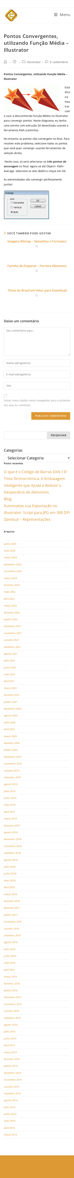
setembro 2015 (12, 1018)
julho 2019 (9, 791)
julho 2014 (9, 1107)
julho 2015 (9, 1031)
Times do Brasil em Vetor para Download (37, 290)
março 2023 (10, 578)
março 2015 (10, 1052)
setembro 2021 (12, 647)
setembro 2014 (12, 1093)
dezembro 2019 (12, 756)
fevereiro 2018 (12, 901)
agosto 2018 (10, 860)
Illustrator (34, 62)
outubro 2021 (11, 640)
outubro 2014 (11, 1086)
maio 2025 (9, 550)
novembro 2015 (13, 1004)
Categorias (13, 450)
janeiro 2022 (10, 619)
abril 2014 (9, 1127)
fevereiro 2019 (12, 825)
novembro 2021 (13, 633)
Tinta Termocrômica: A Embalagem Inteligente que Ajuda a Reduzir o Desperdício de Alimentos (34, 485)
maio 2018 (9, 880)
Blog (8, 498)
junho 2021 (10, 667)
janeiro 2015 (10, 1066)
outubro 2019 (11, 770)
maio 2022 (9, 591)
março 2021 (10, 688)
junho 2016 (10, 956)
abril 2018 (9, 887)
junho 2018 (10, 873)
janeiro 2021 (10, 702)
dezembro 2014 (12, 1073)
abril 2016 (9, 969)
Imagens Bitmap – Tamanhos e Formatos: (37, 241)
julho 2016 (9, 949)
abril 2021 (9, 681)
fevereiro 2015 (12, 1059)
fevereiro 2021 (12, 695)
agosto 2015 (10, 1024)
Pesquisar (58, 435)
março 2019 (10, 818)
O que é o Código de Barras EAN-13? (35, 471)
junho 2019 (10, 798)
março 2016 (10, 976)
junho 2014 (10, 1114)
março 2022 (10, 605)
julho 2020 (9, 722)
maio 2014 (9, 1120)
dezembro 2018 (12, 839)
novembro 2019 (13, 763)
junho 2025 (10, 543)
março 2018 (10, 894)
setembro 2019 (12, 777)
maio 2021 (9, 674)
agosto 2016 (10, 942)
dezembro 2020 (12, 708)
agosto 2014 (10, 1100)
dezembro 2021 (12, 626)
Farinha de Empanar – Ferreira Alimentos (37, 266)
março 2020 (10, 736)
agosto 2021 (10, 653)
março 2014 (10, 1134)
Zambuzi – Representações (27, 519)
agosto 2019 (10, 784)
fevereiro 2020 (12, 743)
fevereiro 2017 (12, 908)
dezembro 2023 (12, 564)
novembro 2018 (13, 846)
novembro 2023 (13, 571)
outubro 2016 (11, 928)
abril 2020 (9, 729)
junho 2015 (10, 1038)
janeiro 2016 (10, 990)
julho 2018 (9, 866)
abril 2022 (9, 598)
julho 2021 (9, 660)
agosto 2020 (10, 715)
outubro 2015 (11, 1011)
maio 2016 (9, 962)
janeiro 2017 (10, 914)
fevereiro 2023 (12, 585)
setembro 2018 (12, 853)
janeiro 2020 (10, 749)
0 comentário (59, 62)
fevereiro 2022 (12, 612)
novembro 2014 (13, 1079)
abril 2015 (9, 1045)
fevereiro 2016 (12, 983)
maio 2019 (9, 804)
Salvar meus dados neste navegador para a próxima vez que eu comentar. (37, 403)
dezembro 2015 (12, 997)
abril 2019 (9, 811)
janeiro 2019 (10, 832)
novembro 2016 (13, 921)
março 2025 (10, 557)
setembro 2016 (12, 935)
